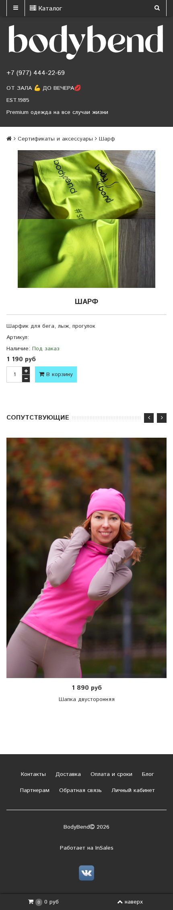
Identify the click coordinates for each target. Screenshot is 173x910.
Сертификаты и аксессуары (55, 139)
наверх (134, 902)
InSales (104, 848)
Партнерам (33, 790)
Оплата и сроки (110, 774)
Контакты (32, 774)
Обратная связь (79, 790)
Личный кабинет (132, 790)
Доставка (67, 774)
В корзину (58, 374)
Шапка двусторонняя (87, 699)
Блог (147, 774)
